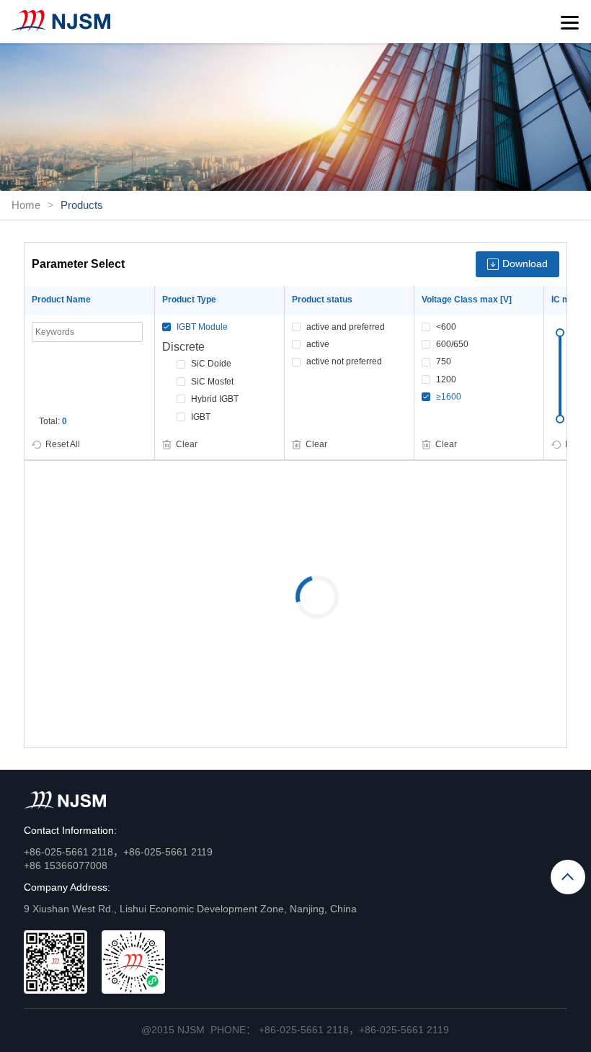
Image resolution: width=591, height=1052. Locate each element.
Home (26, 205)
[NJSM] (60, 21)
